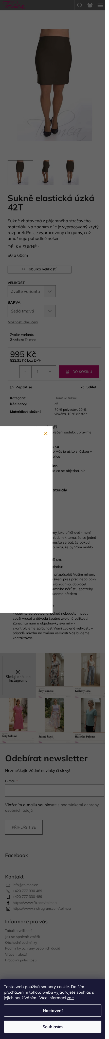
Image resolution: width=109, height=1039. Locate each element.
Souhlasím (53, 1026)
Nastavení (53, 1010)
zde (70, 997)
